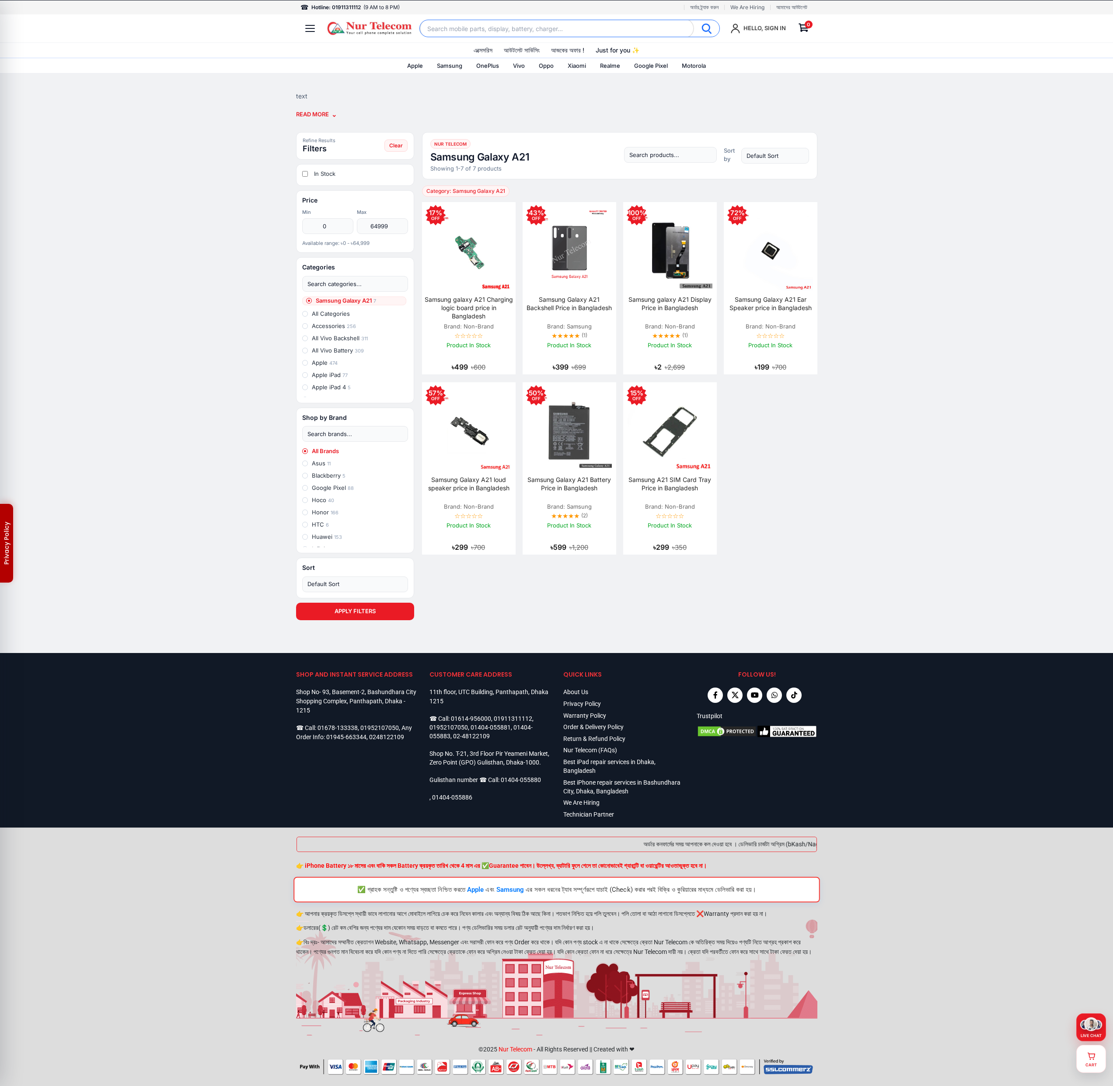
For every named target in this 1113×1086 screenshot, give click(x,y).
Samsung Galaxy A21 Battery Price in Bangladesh (569, 484)
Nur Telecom (515, 1049)
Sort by (729, 154)
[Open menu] (310, 28)
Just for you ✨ (617, 50)
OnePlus (487, 65)
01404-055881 (491, 727)
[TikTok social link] (794, 695)
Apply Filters (355, 611)
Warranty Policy (584, 715)
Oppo (546, 65)
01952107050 (379, 727)
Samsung (449, 65)
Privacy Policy (582, 703)
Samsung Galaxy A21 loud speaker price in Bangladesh (468, 484)
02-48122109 (471, 736)
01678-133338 (338, 727)
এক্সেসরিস (483, 50)
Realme (610, 65)
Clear (396, 145)
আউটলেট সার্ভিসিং (522, 50)
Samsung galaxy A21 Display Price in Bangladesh (670, 303)
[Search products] (670, 155)
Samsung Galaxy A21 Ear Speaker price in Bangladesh (770, 303)
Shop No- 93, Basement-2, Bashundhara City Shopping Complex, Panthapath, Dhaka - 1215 (356, 700)
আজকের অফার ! (567, 50)
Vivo (519, 65)
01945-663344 (346, 736)
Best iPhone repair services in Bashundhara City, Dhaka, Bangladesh (621, 787)
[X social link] (735, 695)
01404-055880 (521, 779)
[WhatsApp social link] (774, 695)
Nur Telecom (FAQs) (590, 750)
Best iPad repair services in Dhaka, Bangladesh (609, 766)
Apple (415, 65)
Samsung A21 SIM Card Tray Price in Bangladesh (669, 484)
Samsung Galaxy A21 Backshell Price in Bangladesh (569, 303)
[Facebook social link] (715, 695)
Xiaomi (577, 65)
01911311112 (513, 718)
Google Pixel (651, 65)
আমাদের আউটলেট (791, 7)
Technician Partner (588, 814)
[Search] (706, 28)
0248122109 (386, 736)
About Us (575, 691)
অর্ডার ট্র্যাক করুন (704, 7)
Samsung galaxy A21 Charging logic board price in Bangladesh (469, 308)
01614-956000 (471, 718)
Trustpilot (709, 715)
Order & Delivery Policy (593, 726)
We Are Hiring (747, 7)
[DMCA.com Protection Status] (727, 731)
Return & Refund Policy (594, 738)
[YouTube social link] (754, 695)
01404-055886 (452, 797)
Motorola (694, 65)
